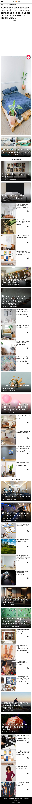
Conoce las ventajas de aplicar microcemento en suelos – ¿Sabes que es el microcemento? (15, 300)
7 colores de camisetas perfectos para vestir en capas (23, 784)
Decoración (6, 4)
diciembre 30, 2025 (11, 499)
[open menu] (1, 1)
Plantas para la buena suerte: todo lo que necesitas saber (22, 464)
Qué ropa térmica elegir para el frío (21, 767)
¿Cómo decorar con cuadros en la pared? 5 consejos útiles (23, 252)
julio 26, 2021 (12, 390)
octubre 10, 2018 (13, 154)
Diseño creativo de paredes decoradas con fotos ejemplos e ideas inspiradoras (22, 312)
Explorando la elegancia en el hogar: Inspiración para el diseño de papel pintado (16, 621)
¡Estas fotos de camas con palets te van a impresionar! (16, 150)
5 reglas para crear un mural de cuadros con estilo (23, 417)
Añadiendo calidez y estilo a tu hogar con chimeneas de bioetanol (15, 600)
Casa (3, 499)
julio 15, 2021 (13, 412)
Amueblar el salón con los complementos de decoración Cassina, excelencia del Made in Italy (16, 493)
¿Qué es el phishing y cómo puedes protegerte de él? (22, 572)
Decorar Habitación (13, 4)
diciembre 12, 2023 (11, 732)
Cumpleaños (5, 412)
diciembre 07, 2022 (14, 285)
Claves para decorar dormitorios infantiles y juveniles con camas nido (23, 558)
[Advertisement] (16, 38)
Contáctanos (11, 798)
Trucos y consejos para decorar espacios (23, 236)
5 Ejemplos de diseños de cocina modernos (23, 431)
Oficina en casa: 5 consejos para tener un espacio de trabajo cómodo (16, 515)
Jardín (3, 732)
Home (2, 4)
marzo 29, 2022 (13, 306)
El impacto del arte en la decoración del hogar (14, 196)
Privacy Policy (19, 798)
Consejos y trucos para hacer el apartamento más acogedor (23, 752)
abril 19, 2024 (15, 626)
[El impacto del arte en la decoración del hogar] (16, 192)
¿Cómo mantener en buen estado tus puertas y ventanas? (22, 631)
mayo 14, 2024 (11, 605)
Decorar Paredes (6, 626)
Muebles (4, 605)
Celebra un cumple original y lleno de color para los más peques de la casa (15, 407)
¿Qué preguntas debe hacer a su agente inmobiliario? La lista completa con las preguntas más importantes (22, 739)
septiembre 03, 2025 (11, 520)
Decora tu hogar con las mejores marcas (22, 326)
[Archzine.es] (16, 2)
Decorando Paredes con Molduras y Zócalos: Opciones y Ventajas (22, 206)
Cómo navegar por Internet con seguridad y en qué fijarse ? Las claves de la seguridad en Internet (23, 680)
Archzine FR (16, 800)
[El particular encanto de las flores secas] (16, 382)
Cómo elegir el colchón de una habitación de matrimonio (15, 705)
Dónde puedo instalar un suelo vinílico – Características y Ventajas (22, 343)
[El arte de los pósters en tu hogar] (16, 171)
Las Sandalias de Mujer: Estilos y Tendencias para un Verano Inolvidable (22, 648)
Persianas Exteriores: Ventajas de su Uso (22, 524)
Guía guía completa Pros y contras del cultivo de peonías (15, 727)
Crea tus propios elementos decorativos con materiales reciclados (23, 222)
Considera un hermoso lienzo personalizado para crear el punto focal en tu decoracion (23, 449)
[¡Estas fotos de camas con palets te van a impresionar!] (16, 146)
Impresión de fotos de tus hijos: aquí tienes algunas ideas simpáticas (15, 280)
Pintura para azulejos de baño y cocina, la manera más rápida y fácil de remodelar (22, 359)
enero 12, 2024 (9, 710)
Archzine (26, 798)
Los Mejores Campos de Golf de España (22, 540)
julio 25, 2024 (12, 179)
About (5, 798)
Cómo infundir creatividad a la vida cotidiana (22, 662)
